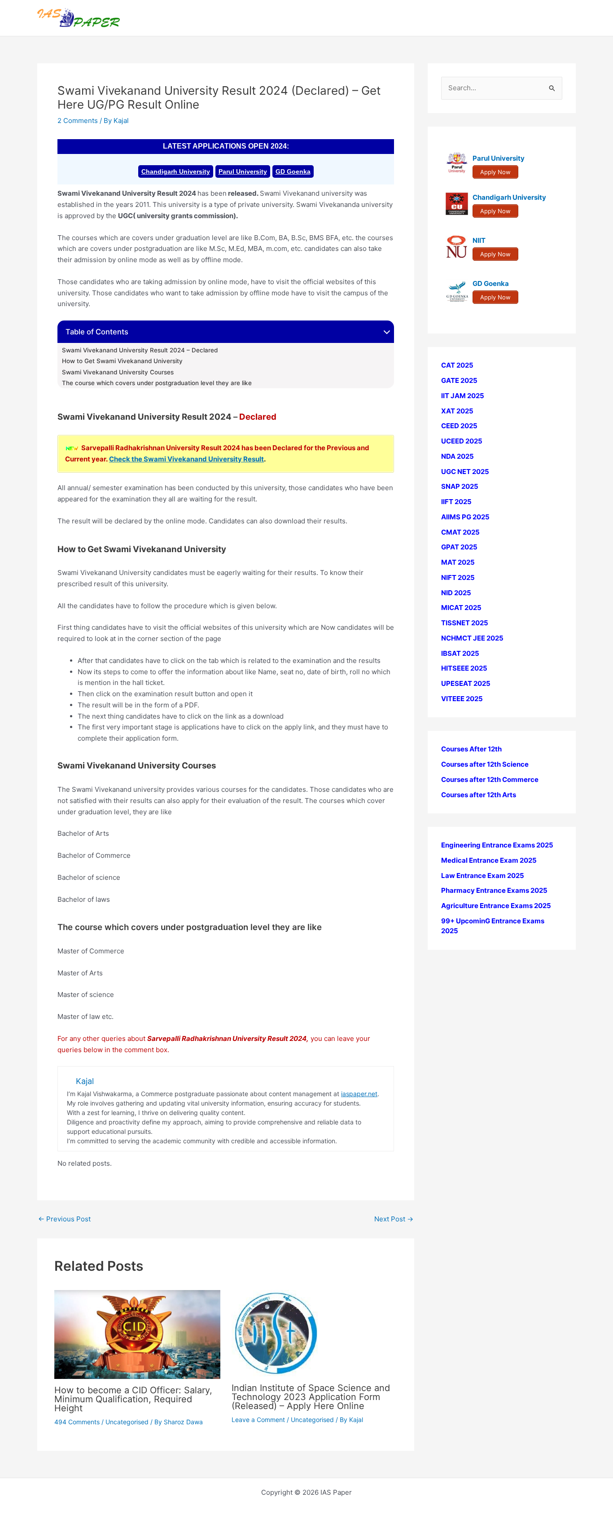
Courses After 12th (471, 749)
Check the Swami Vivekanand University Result (186, 459)
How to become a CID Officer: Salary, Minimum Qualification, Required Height (133, 1399)
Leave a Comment (258, 1419)
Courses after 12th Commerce (490, 779)
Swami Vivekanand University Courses (118, 372)
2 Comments (77, 120)
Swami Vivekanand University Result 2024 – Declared (140, 350)
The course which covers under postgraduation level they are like (157, 382)
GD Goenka (293, 171)
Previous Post (64, 1219)
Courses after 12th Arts (478, 794)
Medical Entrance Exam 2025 (489, 860)
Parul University (243, 171)
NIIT (479, 240)
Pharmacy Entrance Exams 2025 (494, 890)
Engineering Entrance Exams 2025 (497, 845)
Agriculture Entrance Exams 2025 (496, 905)
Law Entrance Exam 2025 (482, 875)
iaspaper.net (359, 1093)
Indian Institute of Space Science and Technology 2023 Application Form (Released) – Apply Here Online (311, 1397)
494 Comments (77, 1422)
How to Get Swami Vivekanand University (122, 360)
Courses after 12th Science (485, 764)
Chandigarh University (175, 171)
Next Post (393, 1219)
